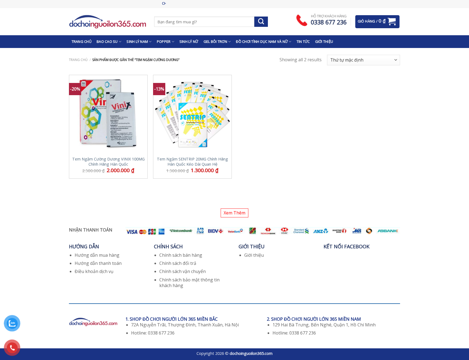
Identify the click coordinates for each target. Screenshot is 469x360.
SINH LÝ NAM (137, 41)
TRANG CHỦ (81, 41)
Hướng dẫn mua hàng (97, 255)
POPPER (164, 41)
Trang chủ (78, 59)
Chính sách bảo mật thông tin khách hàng (189, 282)
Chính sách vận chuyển (182, 271)
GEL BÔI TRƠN (215, 41)
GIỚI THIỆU (324, 41)
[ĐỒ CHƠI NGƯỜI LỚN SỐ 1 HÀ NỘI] (107, 21)
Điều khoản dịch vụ (94, 271)
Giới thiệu (254, 255)
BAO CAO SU (107, 41)
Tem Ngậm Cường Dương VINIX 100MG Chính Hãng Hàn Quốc (108, 162)
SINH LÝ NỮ (188, 41)
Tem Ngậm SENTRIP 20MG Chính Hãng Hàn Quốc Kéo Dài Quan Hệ (192, 162)
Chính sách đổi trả (177, 263)
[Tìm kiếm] (261, 22)
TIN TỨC (303, 41)
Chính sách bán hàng (180, 255)
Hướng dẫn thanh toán (98, 263)
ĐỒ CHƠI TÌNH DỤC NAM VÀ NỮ (262, 41)
